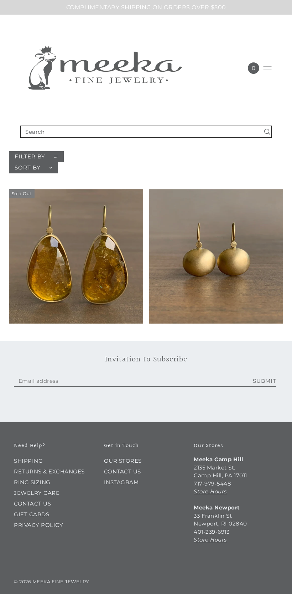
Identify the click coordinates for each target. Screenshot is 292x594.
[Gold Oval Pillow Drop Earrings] (216, 256)
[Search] (267, 131)
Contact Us (32, 503)
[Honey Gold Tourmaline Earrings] (76, 256)
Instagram (121, 482)
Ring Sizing (32, 482)
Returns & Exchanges (49, 471)
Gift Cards (31, 514)
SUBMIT (264, 380)
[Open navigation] (267, 68)
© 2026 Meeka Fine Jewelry (51, 581)
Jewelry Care (36, 492)
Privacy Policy (38, 525)
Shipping (28, 460)
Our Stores (123, 460)
